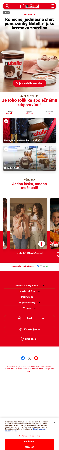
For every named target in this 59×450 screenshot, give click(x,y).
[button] (9, 113)
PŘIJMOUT (29, 447)
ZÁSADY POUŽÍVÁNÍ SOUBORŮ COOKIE (40, 367)
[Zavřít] (55, 422)
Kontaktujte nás (32, 329)
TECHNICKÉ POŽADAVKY (40, 369)
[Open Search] (7, 6)
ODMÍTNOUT (29, 441)
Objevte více (39, 83)
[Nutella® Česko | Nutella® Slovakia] (29, 6)
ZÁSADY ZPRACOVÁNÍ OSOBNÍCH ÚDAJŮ (18, 369)
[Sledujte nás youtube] (36, 358)
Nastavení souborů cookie (29, 436)
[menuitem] (27, 291)
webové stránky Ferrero (27, 285)
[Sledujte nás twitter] (29, 358)
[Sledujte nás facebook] (23, 358)
